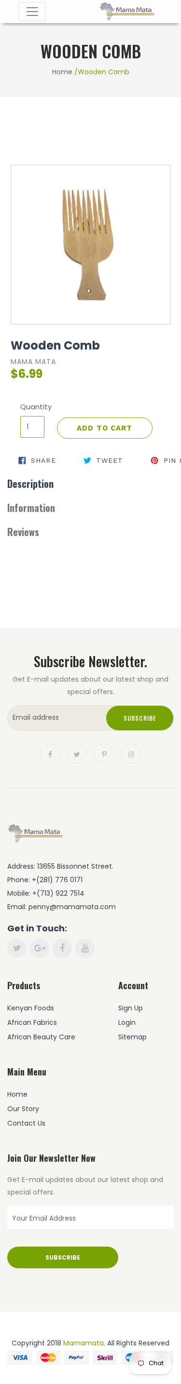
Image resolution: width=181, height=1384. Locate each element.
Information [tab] (31, 507)
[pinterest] (104, 753)
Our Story (23, 1109)
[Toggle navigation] (32, 11)
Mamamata (83, 1343)
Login (127, 1022)
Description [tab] (30, 483)
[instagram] (131, 753)
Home (62, 72)
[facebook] (50, 753)
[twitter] (77, 753)
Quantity (32, 407)
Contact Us (26, 1123)
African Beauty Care (41, 1037)
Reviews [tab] (23, 531)
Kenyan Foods (30, 1008)
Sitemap (132, 1037)
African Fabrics (32, 1022)
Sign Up (130, 1008)
